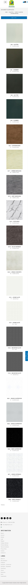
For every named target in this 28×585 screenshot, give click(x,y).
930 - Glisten (14, 44)
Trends (2, 570)
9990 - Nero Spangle (14, 499)
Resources (3, 572)
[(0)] (23, 2)
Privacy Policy (4, 548)
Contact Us (3, 552)
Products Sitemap (4, 545)
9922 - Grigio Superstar (14, 423)
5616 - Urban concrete (14, 272)
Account (2, 535)
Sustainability (3, 576)
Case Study (3, 568)
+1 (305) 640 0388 (11, 522)
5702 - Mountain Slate (14, 348)
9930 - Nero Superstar (14, 449)
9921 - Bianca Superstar (14, 398)
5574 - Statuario (14, 221)
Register (2, 541)
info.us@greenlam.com (7, 524)
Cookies (2, 550)
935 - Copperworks (14, 145)
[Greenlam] (11, 4)
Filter (14, 17)
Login (2, 539)
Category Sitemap (4, 543)
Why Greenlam (4, 560)
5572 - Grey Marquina (14, 196)
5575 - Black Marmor (14, 246)
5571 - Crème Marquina (14, 171)
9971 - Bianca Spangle (14, 474)
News (2, 574)
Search (2, 533)
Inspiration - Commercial (6, 564)
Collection (3, 562)
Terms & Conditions (5, 546)
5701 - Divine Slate (14, 297)
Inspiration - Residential (6, 566)
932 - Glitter (14, 95)
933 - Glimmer (14, 120)
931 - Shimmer (14, 69)
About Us (3, 558)
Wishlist (2, 537)
